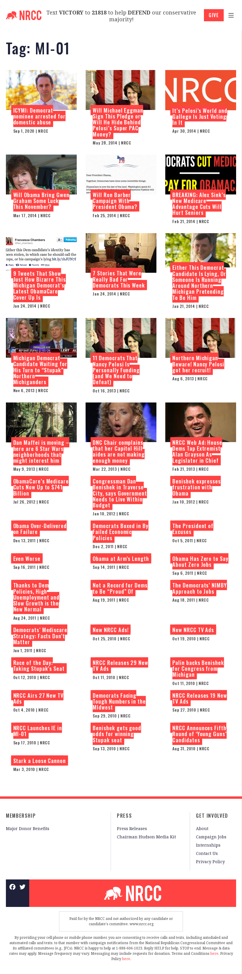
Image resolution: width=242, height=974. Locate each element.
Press (124, 815)
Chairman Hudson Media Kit (146, 837)
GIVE (214, 15)
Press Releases (132, 828)
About (202, 828)
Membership (21, 815)
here (214, 953)
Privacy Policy (210, 861)
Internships (208, 845)
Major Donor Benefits (27, 828)
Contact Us (207, 853)
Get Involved (212, 815)
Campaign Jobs (211, 837)
